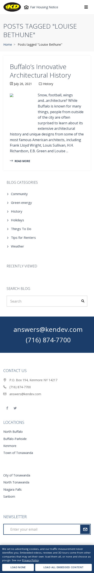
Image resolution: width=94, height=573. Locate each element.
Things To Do (21, 229)
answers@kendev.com (48, 329)
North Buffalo (13, 431)
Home (7, 44)
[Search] (83, 301)
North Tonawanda (16, 482)
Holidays (17, 220)
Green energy (21, 202)
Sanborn (9, 496)
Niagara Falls (12, 489)
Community (19, 194)
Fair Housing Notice (43, 7)
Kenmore (9, 446)
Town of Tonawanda (18, 453)
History (48, 84)
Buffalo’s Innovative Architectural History (40, 71)
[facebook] (7, 408)
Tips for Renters (23, 237)
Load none (18, 567)
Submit (85, 529)
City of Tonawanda (16, 475)
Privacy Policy (30, 560)
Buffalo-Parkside (15, 439)
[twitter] (15, 408)
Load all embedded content (64, 567)
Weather (17, 246)
